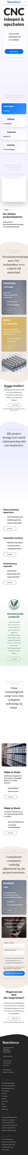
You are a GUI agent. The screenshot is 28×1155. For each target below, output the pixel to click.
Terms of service (7, 1063)
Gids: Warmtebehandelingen (8, 1083)
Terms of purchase (7, 1060)
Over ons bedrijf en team (7, 1139)
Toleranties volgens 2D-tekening (9, 1130)
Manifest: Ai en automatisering (9, 1142)
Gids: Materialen (5, 1091)
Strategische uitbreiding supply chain (14, 962)
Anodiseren (4, 1106)
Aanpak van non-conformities (8, 1120)
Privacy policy (6, 1065)
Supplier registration (7, 1056)
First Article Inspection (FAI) (8, 1122)
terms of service (7, 968)
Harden (3, 1104)
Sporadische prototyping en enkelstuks (15, 958)
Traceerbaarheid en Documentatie (9, 1125)
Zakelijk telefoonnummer (10, 950)
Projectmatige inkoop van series (13, 960)
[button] (25, 2)
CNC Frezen (4, 1093)
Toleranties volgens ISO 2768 (8, 1127)
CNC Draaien (4, 1096)
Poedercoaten (5, 1109)
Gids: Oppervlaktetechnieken (8, 1085)
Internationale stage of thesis (8, 1144)
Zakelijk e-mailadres (9, 942)
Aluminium (4, 1098)
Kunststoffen (5, 1101)
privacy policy (17, 968)
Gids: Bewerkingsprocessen (8, 1088)
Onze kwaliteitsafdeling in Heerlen (9, 1117)
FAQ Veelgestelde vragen (7, 1147)
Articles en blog (5, 1149)
